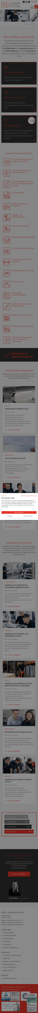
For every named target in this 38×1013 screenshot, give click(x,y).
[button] (3, 496)
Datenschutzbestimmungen (29, 496)
